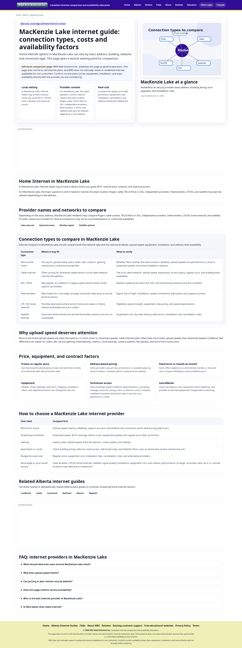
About (168, 5)
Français (220, 5)
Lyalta (39, 493)
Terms (196, 625)
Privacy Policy (183, 625)
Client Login (206, 5)
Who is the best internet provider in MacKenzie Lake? (53, 598)
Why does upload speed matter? (41, 572)
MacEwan (66, 493)
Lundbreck (26, 493)
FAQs (158, 5)
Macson (80, 493)
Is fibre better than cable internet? (42, 606)
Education (192, 5)
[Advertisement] (102, 151)
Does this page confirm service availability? (47, 589)
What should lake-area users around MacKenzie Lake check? (57, 564)
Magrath (93, 493)
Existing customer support (127, 625)
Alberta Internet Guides (64, 625)
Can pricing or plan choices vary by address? (48, 581)
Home (127, 5)
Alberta (137, 5)
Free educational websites (158, 625)
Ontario (148, 5)
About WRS (93, 625)
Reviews (179, 5)
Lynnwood (52, 493)
